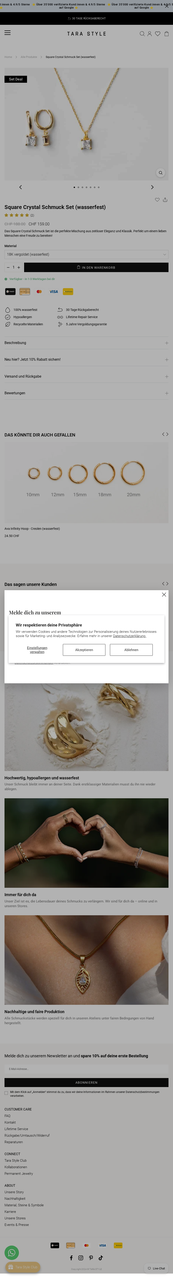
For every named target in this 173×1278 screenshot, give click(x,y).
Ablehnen (131, 650)
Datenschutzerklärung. (129, 636)
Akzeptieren (84, 650)
